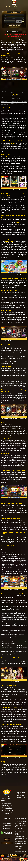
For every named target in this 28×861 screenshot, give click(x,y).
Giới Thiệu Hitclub (21, 792)
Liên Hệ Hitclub (21, 793)
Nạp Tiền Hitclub (7, 826)
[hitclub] (14, 2)
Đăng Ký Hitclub (7, 823)
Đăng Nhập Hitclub (7, 825)
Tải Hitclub (7, 821)
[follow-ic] (5, 839)
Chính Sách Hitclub (21, 795)
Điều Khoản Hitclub (21, 797)
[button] (2, 2)
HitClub (2, 797)
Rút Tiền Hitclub (7, 828)
